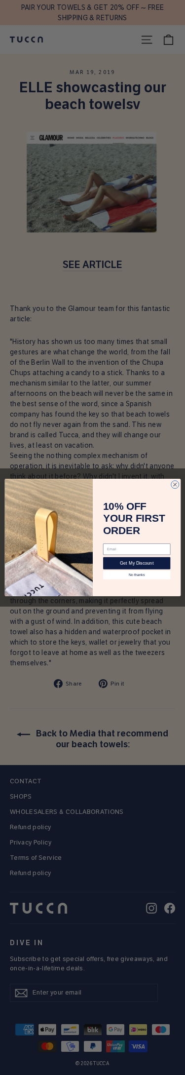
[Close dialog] (175, 485)
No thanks (136, 575)
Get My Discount (136, 563)
